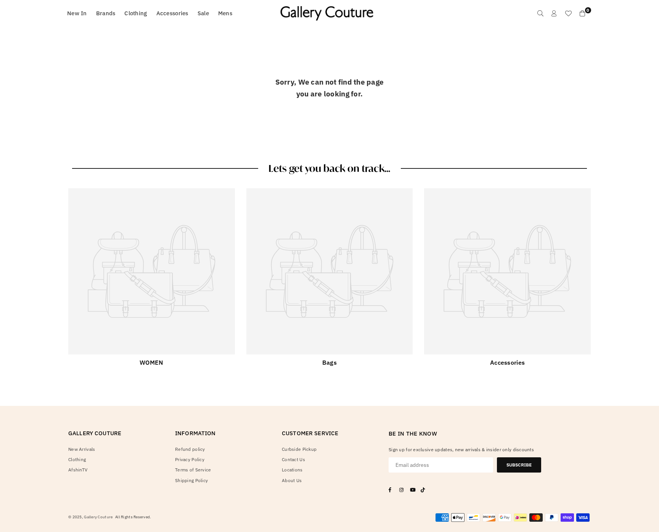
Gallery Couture (98, 516)
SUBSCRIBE (519, 465)
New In (77, 13)
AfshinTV (77, 470)
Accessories (172, 13)
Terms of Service (193, 470)
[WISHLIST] (568, 13)
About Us (292, 480)
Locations (292, 470)
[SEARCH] (540, 13)
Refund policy (190, 449)
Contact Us (293, 459)
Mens (225, 13)
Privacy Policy (189, 459)
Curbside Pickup (299, 449)
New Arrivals (81, 449)
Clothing (135, 13)
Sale (203, 13)
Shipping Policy (191, 480)
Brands (106, 13)
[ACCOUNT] (554, 13)
